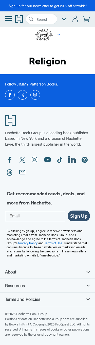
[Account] (75, 19)
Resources (15, 285)
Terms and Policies (22, 299)
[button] (59, 35)
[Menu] (8, 18)
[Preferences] (64, 19)
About (10, 272)
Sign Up (78, 216)
